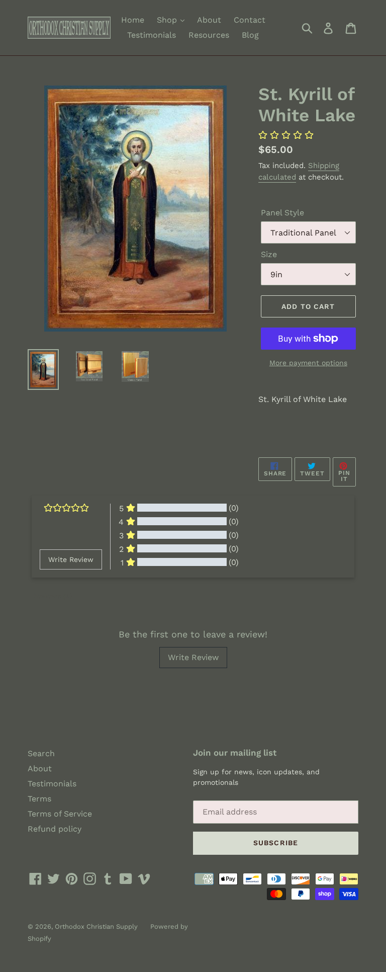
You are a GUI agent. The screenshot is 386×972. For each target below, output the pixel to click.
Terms (39, 798)
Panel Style (282, 212)
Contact (249, 20)
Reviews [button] (52, 596)
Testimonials (151, 35)
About (209, 20)
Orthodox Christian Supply (96, 926)
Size (269, 254)
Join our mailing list (234, 753)
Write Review (193, 657)
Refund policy (54, 829)
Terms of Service (60, 814)
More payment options (308, 363)
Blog (250, 35)
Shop (168, 20)
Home (132, 20)
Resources (208, 35)
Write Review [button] (70, 559)
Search (41, 753)
